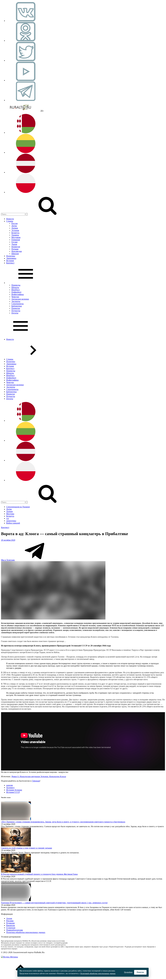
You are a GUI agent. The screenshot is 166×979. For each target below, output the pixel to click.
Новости (10, 219)
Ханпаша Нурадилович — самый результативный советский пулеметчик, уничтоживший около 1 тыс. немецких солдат (54, 903)
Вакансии (10, 925)
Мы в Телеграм (8, 560)
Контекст (10, 263)
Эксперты (15, 301)
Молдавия (15, 237)
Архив (9, 918)
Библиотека (16, 306)
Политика (10, 256)
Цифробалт (16, 292)
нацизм (9, 785)
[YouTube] (25, 80)
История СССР (13, 792)
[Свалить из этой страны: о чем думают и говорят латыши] (16, 846)
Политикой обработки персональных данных (97, 973)
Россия (14, 223)
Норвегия (15, 247)
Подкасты (15, 311)
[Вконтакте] (25, 21)
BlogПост (15, 290)
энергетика (11, 521)
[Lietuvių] (25, 152)
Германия (15, 240)
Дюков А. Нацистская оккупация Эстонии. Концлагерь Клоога (38, 776)
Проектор (15, 308)
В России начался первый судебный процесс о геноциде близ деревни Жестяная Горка (39, 874)
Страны (9, 221)
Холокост (10, 787)
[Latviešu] (25, 172)
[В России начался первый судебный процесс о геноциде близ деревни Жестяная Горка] (16, 872)
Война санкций (13, 523)
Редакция (10, 923)
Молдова (10, 514)
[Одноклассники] (25, 40)
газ (7, 518)
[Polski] (25, 192)
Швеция (15, 254)
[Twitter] (25, 60)
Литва (14, 226)
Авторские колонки (20, 299)
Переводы (15, 285)
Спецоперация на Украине (18, 507)
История (10, 260)
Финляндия (16, 251)
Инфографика (17, 294)
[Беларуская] (25, 132)
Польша (14, 249)
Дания (14, 244)
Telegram (36, 781)
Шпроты (15, 287)
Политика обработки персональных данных (25, 932)
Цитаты (14, 313)
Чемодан (15, 297)
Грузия (14, 242)
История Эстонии (14, 790)
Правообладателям (14, 930)
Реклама (9, 921)
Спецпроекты (17, 304)
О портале (10, 928)
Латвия (14, 228)
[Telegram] (25, 100)
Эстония (15, 230)
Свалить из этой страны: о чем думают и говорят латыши (26, 848)
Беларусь (15, 233)
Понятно (140, 972)
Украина (15, 235)
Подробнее (128, 972)
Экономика (11, 258)
